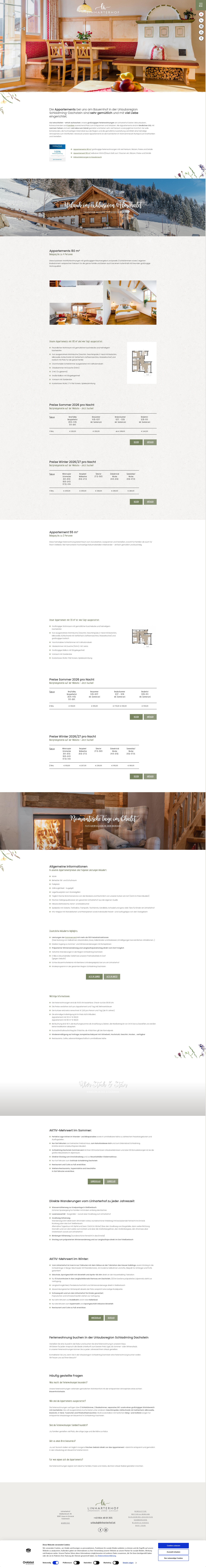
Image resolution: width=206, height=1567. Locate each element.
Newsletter (141, 1511)
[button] (136, 442)
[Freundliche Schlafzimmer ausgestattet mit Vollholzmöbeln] (129, 302)
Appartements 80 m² (82, 149)
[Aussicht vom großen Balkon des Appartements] (63, 291)
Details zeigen (128, 1563)
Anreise (65, 1523)
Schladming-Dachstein (140, 1517)
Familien (70, 125)
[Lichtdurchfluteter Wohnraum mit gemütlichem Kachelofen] (129, 581)
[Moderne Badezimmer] (89, 291)
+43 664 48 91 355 (103, 1517)
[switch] (77, 1562)
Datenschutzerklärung (107, 1556)
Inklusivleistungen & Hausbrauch (87, 157)
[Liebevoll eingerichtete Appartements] (76, 592)
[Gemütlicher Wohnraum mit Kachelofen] (76, 314)
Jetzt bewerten (57, 159)
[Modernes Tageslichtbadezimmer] (89, 570)
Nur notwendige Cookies (173, 1558)
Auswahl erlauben (173, 1552)
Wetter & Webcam (140, 1514)
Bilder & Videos (140, 1523)
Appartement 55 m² (82, 153)
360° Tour (140, 1525)
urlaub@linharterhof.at (103, 1522)
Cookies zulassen (173, 1546)
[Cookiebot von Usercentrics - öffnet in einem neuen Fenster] (28, 1562)
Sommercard (71, 937)
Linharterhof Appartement (57, 155)
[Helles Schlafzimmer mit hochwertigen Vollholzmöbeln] (63, 570)
